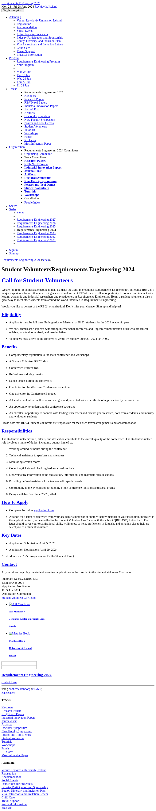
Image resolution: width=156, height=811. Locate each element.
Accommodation (27, 27)
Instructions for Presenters (32, 34)
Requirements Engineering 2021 (36, 240)
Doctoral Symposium (37, 116)
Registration (24, 23)
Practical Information (29, 54)
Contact (9, 564)
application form (44, 510)
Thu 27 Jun (23, 82)
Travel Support (26, 51)
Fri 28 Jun (23, 85)
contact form (9, 682)
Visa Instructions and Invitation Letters (40, 44)
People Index (32, 202)
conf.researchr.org (19, 689)
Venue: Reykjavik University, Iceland (39, 20)
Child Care (23, 47)
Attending (15, 17)
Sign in (13, 250)
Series (20, 212)
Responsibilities (17, 430)
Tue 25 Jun (23, 75)
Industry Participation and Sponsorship (40, 37)
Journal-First (31, 109)
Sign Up (7, 807)
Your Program (25, 65)
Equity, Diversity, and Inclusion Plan (39, 41)
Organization (17, 147)
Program (14, 58)
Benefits (9, 346)
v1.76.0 (36, 689)
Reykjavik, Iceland (46, 6)
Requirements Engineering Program (38, 61)
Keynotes (30, 95)
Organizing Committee (38, 153)
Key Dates (11, 535)
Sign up (13, 253)
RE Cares (30, 140)
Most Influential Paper (37, 143)
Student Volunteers (35, 126)
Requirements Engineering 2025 (36, 226)
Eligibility (11, 314)
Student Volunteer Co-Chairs (19, 597)
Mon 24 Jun (24, 71)
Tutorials (29, 129)
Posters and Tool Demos (39, 123)
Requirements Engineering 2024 (21, 259)
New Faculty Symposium (39, 119)
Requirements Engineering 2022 (36, 236)
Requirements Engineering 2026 (36, 223)
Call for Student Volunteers (37, 280)
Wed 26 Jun (24, 78)
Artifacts (29, 112)
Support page (8, 692)
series (45, 259)
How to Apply (15, 502)
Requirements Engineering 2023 (36, 233)
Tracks (13, 88)
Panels (28, 136)
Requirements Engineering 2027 (36, 219)
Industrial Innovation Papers (41, 106)
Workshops (31, 133)
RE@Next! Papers (35, 102)
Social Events (25, 30)
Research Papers (34, 99)
